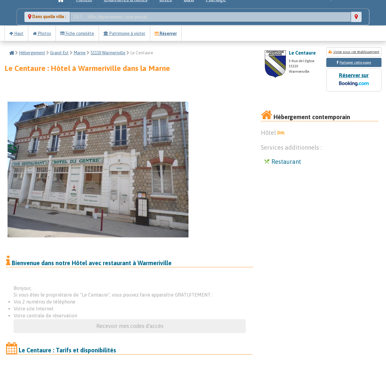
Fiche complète (79, 33)
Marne (80, 52)
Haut (18, 33)
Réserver (168, 33)
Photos (44, 33)
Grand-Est (59, 52)
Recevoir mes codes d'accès (129, 326)
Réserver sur (354, 75)
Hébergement (32, 52)
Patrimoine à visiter (126, 33)
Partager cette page (355, 62)
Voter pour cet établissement (356, 52)
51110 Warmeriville (107, 52)
